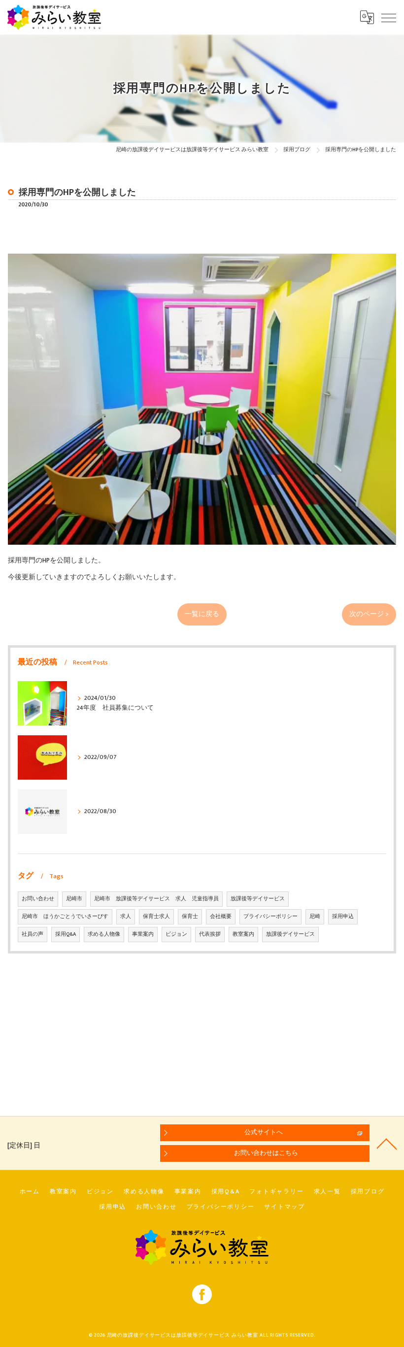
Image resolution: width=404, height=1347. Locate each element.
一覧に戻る (202, 614)
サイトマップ (284, 1207)
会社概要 (221, 916)
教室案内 (243, 934)
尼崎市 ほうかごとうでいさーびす (65, 916)
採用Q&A (65, 934)
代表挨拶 (210, 934)
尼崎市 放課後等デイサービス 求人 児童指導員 (156, 898)
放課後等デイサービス (258, 898)
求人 (125, 916)
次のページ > (369, 614)
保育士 (190, 916)
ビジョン (176, 934)
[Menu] (389, 17)
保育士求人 (156, 916)
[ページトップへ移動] (387, 1143)
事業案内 (143, 934)
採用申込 (343, 916)
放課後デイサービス (290, 934)
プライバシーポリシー (270, 916)
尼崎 (314, 916)
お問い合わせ (38, 898)
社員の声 (32, 934)
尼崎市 (74, 898)
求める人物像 (104, 934)
